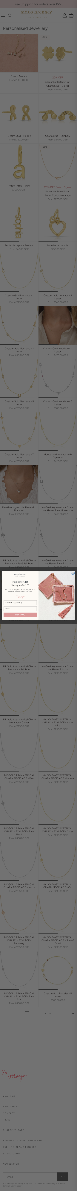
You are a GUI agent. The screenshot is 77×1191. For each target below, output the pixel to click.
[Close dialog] (73, 573)
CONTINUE (20, 615)
